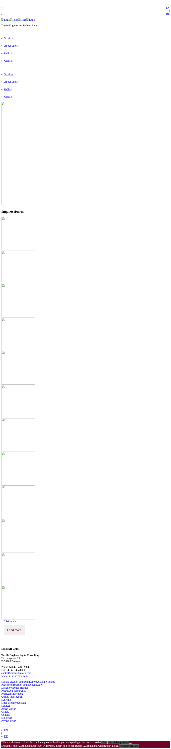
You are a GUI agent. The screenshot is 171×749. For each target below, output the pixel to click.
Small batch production (13, 702)
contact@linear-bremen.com (16, 673)
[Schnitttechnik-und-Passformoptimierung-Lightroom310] (18, 383)
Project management (12, 693)
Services (5, 705)
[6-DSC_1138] (18, 585)
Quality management (12, 696)
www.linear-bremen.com (14, 676)
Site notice (6, 717)
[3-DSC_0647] (18, 618)
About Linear (8, 708)
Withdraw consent (129, 746)
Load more (14, 630)
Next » (13, 621)
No (110, 742)
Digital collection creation (14, 687)
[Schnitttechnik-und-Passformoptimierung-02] (18, 484)
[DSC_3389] (18, 417)
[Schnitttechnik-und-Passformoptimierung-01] (18, 350)
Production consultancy (13, 690)
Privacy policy (9, 720)
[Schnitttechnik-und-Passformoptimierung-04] (18, 283)
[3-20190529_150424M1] (18, 450)
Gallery (5, 711)
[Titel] (18, 249)
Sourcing (6, 699)
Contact (5, 714)
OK (104, 742)
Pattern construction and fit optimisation (22, 684)
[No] (130, 743)
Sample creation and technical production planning (28, 681)
